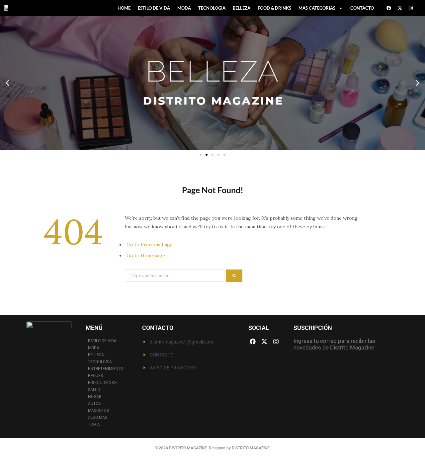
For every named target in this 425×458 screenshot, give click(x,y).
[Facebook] (388, 8)
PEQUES (95, 375)
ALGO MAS (97, 417)
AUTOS (94, 403)
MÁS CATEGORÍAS (316, 8)
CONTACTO (362, 8)
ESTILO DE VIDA (154, 8)
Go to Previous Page (150, 245)
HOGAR (94, 396)
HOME (124, 8)
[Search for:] (175, 275)
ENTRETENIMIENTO (106, 368)
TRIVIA (94, 424)
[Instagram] (410, 8)
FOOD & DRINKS (274, 8)
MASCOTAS (98, 410)
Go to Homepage (146, 256)
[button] (7, 83)
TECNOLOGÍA (211, 8)
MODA (184, 8)
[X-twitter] (399, 8)
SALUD (94, 389)
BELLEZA (241, 8)
